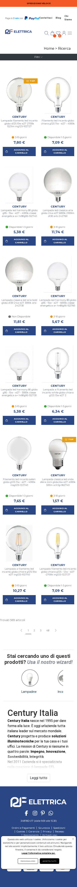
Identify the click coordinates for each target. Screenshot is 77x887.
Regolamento (31, 835)
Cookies (20, 831)
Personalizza (28, 861)
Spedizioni (59, 827)
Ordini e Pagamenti (23, 827)
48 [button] (47, 630)
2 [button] (34, 630)
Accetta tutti (49, 861)
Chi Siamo (68, 18)
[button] (55, 630)
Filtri (37, 56)
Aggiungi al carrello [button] (21, 151)
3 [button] (40, 630)
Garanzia (33, 831)
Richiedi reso (49, 835)
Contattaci (45, 17)
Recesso (59, 831)
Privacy (47, 831)
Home (49, 48)
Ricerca (64, 48)
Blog (58, 17)
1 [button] (28, 630)
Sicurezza (44, 827)
